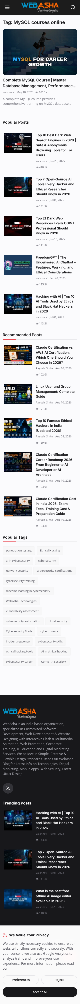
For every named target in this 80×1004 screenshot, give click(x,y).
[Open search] (73, 7)
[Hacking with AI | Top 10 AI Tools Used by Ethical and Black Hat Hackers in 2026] (18, 304)
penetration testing (19, 550)
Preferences (21, 980)
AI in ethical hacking (54, 651)
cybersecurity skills (50, 641)
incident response (18, 641)
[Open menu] (7, 7)
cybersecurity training (20, 581)
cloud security (58, 621)
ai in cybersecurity (18, 561)
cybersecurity (47, 561)
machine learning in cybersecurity (28, 591)
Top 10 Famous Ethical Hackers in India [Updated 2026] (54, 426)
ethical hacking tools (19, 651)
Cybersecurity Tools (19, 631)
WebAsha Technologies (21, 601)
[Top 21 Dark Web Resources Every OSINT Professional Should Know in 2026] (18, 226)
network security (17, 571)
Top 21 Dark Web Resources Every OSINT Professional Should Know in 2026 (55, 225)
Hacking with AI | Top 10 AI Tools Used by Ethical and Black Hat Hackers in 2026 (55, 304)
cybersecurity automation (23, 621)
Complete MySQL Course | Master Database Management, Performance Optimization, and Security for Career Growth (38, 83)
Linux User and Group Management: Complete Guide (55, 391)
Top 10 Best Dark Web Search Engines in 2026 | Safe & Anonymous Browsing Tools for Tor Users (56, 145)
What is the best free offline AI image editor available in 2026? (53, 896)
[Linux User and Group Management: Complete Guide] (18, 394)
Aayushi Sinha (44, 368)
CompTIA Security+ (53, 662)
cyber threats (49, 631)
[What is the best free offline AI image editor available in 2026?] (18, 899)
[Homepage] (40, 7)
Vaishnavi (8, 92)
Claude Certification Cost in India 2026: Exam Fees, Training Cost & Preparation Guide (56, 506)
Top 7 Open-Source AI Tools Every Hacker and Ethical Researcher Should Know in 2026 (55, 186)
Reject (59, 980)
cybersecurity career (19, 662)
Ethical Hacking (50, 550)
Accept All (40, 992)
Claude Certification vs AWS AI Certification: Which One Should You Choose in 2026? (54, 355)
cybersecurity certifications (54, 571)
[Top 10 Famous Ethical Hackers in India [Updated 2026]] (18, 428)
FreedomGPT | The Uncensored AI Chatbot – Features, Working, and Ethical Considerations (56, 265)
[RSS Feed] (8, 788)
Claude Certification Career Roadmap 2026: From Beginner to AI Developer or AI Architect (55, 465)
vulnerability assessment (22, 611)
